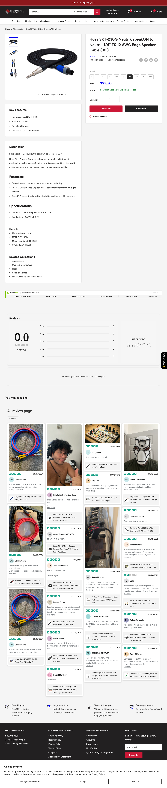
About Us (90, 740)
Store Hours (91, 744)
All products (18, 29)
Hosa (92, 56)
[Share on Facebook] (141, 60)
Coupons (52, 752)
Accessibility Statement (59, 757)
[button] (152, 11)
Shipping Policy (55, 735)
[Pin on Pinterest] (146, 60)
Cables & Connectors (22, 265)
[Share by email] (156, 60)
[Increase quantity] (117, 99)
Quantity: (94, 99)
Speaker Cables (19, 272)
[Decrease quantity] (103, 99)
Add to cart (106, 108)
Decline (135, 781)
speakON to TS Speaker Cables (26, 276)
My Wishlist (91, 748)
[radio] (92, 76)
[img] (21, 345)
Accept (82, 781)
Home (7, 29)
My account (112, 13)
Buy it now (141, 108)
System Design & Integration (99, 752)
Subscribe (134, 755)
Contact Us (91, 735)
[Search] (97, 12)
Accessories (17, 261)
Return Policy (54, 740)
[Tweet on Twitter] (151, 60)
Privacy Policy (98, 774)
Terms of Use (54, 748)
